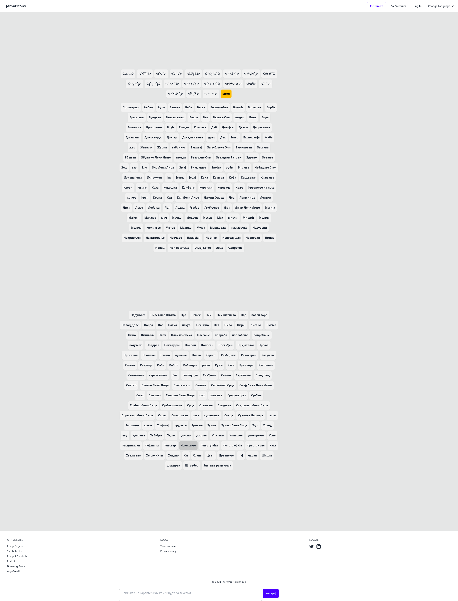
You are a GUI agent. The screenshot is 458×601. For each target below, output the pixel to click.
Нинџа (269, 238)
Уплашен (236, 435)
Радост (211, 355)
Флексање (188, 445)
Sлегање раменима (217, 465)
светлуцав (190, 375)
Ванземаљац (175, 117)
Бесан (201, 107)
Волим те (134, 127)
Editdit (11, 561)
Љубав (194, 208)
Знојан (216, 167)
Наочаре (176, 238)
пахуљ (186, 325)
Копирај (271, 593)
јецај (192, 177)
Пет (216, 325)
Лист (126, 208)
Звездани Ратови (228, 157)
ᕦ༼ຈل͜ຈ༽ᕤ (153, 84)
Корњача (224, 187)
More (226, 94)
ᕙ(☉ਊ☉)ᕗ (193, 74)
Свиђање (209, 375)
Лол (167, 208)
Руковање (266, 365)
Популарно (131, 107)
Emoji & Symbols (17, 556)
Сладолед (263, 375)
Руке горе (246, 365)
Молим (264, 218)
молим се (154, 228)
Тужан (212, 425)
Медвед (192, 218)
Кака (204, 177)
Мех (220, 218)
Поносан (207, 345)
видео (239, 117)
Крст (144, 197)
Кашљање (248, 177)
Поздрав (153, 345)
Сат (174, 375)
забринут (179, 147)
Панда (148, 325)
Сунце (228, 415)
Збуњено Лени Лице (156, 157)
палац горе (259, 315)
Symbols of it (15, 551)
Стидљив (224, 405)
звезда (181, 157)
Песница (202, 325)
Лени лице (247, 197)
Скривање (243, 375)
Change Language (439, 6)
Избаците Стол (265, 167)
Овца (219, 248)
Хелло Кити (154, 455)
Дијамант (133, 137)
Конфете (188, 187)
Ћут (255, 425)
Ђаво (234, 137)
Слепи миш (182, 385)
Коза (155, 187)
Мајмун (133, 218)
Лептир (265, 197)
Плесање (203, 335)
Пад (243, 315)
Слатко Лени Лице (155, 385)
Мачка (176, 218)
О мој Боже (202, 248)
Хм (186, 455)
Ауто (161, 107)
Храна (197, 455)
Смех (140, 395)
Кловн (127, 187)
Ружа (219, 365)
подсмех (135, 345)
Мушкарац (218, 228)
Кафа (232, 177)
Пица (132, 335)
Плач (162, 335)
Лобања (154, 208)
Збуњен (130, 157)
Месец (207, 218)
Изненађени (133, 177)
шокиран (173, 465)
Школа (267, 455)
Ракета (130, 365)
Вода (265, 117)
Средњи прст (236, 395)
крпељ (131, 197)
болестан (254, 107)
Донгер (172, 137)
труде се (180, 425)
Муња (201, 228)
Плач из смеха (181, 335)
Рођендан (190, 365)
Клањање (267, 177)
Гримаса (200, 127)
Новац (160, 248)
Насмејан (193, 238)
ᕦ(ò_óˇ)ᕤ (269, 74)
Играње (243, 167)
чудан (252, 455)
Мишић (248, 218)
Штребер (191, 465)
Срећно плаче (172, 405)
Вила (252, 117)
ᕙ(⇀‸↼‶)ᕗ (172, 84)
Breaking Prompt (17, 566)
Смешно (155, 395)
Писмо (271, 325)
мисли (233, 218)
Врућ (170, 127)
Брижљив (137, 117)
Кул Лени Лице (188, 197)
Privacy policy (168, 551)
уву (124, 435)
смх (202, 395)
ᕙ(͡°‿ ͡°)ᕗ (193, 94)
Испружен (154, 177)
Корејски (206, 187)
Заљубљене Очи (219, 147)
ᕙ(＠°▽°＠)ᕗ (233, 84)
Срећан (256, 395)
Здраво (251, 157)
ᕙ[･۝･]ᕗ (145, 74)
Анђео (148, 107)
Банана (175, 107)
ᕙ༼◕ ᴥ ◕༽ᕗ (191, 84)
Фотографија (232, 445)
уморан (201, 435)
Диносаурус (153, 137)
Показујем (172, 345)
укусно (186, 435)
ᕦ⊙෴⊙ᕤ (128, 74)
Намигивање (155, 238)
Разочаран (248, 355)
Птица (165, 355)
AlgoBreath (14, 571)
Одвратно (235, 248)
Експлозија (251, 137)
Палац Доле (130, 325)
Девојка (227, 127)
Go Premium (398, 6)
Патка (172, 325)
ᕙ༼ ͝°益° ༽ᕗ (175, 94)
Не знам (211, 238)
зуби (229, 167)
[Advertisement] (199, 40)
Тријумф (163, 425)
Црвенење (226, 455)
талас (272, 415)
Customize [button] (376, 6)
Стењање (206, 405)
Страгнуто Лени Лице (137, 415)
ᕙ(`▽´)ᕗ (161, 74)
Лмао (139, 208)
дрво (211, 137)
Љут (227, 208)
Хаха (273, 445)
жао (132, 147)
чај (241, 455)
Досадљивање (192, 137)
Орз (183, 315)
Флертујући (209, 445)
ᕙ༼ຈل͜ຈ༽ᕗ (251, 74)
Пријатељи (246, 345)
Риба (160, 365)
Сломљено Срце (222, 385)
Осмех (196, 315)
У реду (267, 425)
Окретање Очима (163, 315)
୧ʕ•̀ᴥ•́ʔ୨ (251, 84)
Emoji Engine (15, 546)
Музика (185, 228)
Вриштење (154, 127)
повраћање (240, 335)
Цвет (210, 455)
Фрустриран (256, 445)
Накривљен (132, 238)
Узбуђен (156, 435)
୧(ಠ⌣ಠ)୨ (176, 74)
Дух (223, 137)
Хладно (173, 455)
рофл (206, 365)
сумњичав (211, 415)
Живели (146, 147)
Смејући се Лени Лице (255, 385)
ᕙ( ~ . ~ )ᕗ (210, 94)
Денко (243, 127)
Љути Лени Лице (247, 208)
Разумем (268, 355)
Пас (160, 325)
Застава (263, 147)
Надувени (260, 228)
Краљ (239, 187)
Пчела (196, 355)
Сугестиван (179, 415)
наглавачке (239, 228)
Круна (157, 197)
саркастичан (158, 375)
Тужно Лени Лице (234, 425)
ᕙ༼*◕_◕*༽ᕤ (212, 84)
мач (164, 218)
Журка (162, 147)
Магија (270, 208)
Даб (214, 127)
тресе (148, 425)
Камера (218, 177)
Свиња (226, 375)
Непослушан (231, 238)
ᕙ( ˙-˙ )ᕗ (266, 84)
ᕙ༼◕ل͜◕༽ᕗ (232, 74)
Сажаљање (136, 375)
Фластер (170, 445)
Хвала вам (133, 455)
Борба (271, 107)
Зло (144, 167)
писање (256, 325)
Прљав (264, 345)
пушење (181, 355)
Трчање (197, 425)
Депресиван (261, 127)
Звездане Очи (201, 157)
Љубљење (211, 208)
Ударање (139, 435)
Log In (418, 6)
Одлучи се (138, 315)
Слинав (200, 385)
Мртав (170, 228)
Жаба (268, 137)
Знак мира (198, 167)
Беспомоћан (219, 107)
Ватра (193, 117)
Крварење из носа (261, 187)
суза (196, 415)
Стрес (162, 415)
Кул (169, 197)
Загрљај (196, 147)
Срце (190, 405)
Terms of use (168, 546)
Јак (169, 177)
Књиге (142, 187)
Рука (231, 365)
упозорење (256, 435)
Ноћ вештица (179, 248)
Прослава (131, 355)
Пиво (228, 325)
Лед (231, 197)
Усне (272, 435)
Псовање (149, 355)
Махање (150, 218)
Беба (188, 107)
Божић (238, 107)
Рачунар (146, 365)
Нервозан (253, 238)
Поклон (190, 345)
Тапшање (132, 425)
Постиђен (225, 345)
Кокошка (170, 187)
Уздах (171, 435)
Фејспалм (152, 445)
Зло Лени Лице (163, 167)
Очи (208, 315)
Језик (180, 177)
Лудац (180, 208)
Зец (124, 167)
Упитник (218, 435)
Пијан (241, 325)
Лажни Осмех (214, 197)
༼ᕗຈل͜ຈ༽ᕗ (134, 84)
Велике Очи (221, 117)
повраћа (221, 335)
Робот (173, 365)
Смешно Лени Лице (180, 395)
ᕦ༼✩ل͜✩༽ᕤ (212, 74)
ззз (134, 167)
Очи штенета (226, 315)
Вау (205, 117)
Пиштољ (147, 335)
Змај (182, 167)
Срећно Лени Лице (143, 405)
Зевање (267, 157)
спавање (216, 395)
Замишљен (244, 147)
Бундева (155, 117)
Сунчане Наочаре (250, 415)
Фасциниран (131, 445)
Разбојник (228, 355)
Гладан (184, 127)
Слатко (131, 385)
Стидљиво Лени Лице (252, 405)
